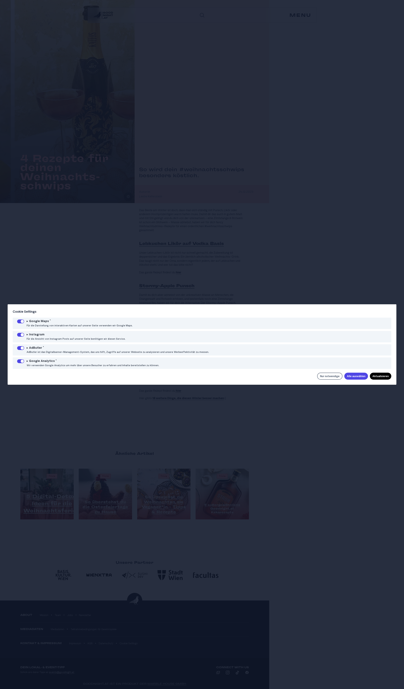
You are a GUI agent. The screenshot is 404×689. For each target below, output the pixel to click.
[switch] (20, 321)
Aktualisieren (380, 376)
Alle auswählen (356, 376)
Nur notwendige (330, 376)
